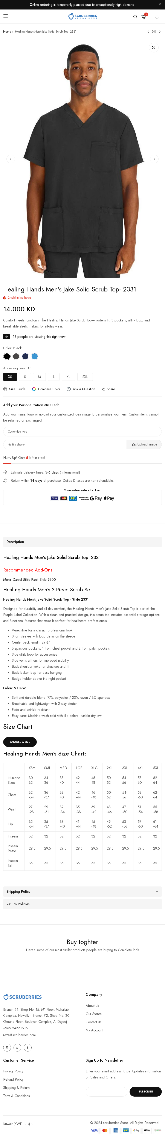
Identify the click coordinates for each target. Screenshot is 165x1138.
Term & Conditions (16, 1095)
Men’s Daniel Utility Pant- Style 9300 (29, 579)
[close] (160, 4)
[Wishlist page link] (157, 16)
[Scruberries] (82, 16)
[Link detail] (7, 1047)
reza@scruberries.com (19, 1035)
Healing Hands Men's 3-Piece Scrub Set (47, 589)
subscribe (146, 1092)
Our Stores (94, 1013)
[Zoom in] (154, 47)
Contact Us (93, 1022)
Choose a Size (20, 742)
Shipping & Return (16, 1087)
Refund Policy (13, 1079)
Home (7, 31)
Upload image (147, 444)
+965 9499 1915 (15, 1028)
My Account (94, 1030)
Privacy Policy (13, 1071)
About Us (92, 1005)
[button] (154, 159)
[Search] (135, 16)
